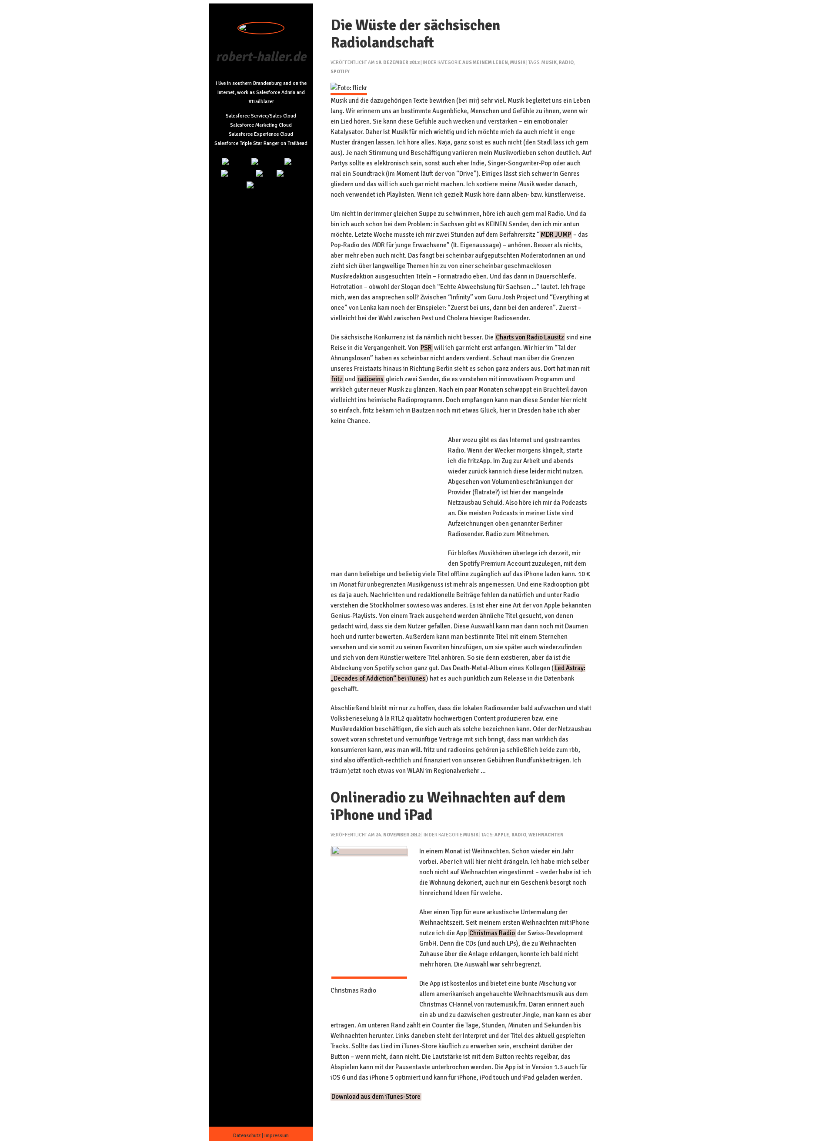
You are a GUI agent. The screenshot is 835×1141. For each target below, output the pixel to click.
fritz (337, 379)
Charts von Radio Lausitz (530, 337)
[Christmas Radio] (369, 852)
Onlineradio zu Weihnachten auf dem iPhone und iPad (448, 806)
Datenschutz (247, 1135)
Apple (501, 835)
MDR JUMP (556, 234)
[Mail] (292, 162)
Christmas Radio (492, 933)
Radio (566, 62)
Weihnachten (546, 835)
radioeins (370, 379)
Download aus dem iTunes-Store (376, 1097)
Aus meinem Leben (485, 62)
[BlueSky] (289, 174)
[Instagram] (266, 162)
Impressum (276, 1135)
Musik (517, 62)
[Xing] (264, 174)
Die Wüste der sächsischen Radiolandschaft (415, 34)
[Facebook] (261, 186)
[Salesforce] (237, 174)
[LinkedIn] (235, 162)
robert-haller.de (261, 57)
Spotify (340, 71)
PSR (426, 348)
